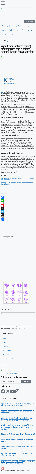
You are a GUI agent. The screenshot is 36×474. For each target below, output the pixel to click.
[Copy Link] (18, 217)
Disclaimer (6, 354)
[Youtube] (12, 391)
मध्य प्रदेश (30, 30)
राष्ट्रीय (9, 26)
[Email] (18, 203)
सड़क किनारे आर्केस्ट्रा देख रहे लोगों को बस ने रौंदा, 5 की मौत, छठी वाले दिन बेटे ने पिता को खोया (17, 405)
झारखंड (4, 30)
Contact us (5, 346)
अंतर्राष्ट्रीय (17, 26)
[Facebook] (18, 197)
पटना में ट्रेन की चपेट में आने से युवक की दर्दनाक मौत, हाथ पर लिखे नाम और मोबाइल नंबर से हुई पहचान (17, 419)
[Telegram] (18, 211)
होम (2, 26)
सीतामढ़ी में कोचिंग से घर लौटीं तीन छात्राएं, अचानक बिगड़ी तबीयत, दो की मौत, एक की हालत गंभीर (18, 462)
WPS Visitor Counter (12, 373)
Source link (4, 193)
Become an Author (8, 358)
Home (4, 338)
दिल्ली (10, 30)
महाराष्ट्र (4, 34)
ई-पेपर (11, 34)
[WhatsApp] (18, 200)
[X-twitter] (8, 391)
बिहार (23, 30)
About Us (5, 342)
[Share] (18, 219)
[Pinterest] (18, 205)
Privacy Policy (7, 350)
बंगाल (17, 30)
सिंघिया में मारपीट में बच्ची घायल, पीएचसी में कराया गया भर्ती (18, 434)
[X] (18, 208)
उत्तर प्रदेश (26, 26)
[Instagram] (17, 391)
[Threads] (18, 214)
